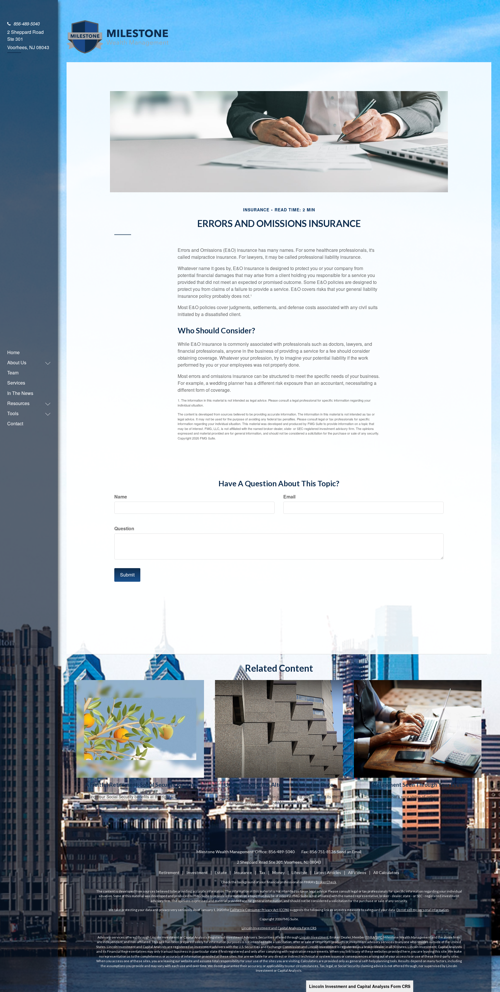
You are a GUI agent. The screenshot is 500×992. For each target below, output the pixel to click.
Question (124, 528)
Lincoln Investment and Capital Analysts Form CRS (359, 986)
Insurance (243, 872)
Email (289, 497)
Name (120, 497)
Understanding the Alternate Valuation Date (278, 785)
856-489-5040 (27, 24)
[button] (26, 362)
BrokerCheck (326, 882)
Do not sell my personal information (422, 910)
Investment (197, 872)
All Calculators (386, 872)
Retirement (169, 872)
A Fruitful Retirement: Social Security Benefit (140, 785)
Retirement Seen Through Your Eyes (417, 785)
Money (278, 872)
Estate (221, 872)
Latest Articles (327, 872)
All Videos (357, 872)
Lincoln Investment (313, 937)
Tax (262, 872)
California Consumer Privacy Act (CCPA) (259, 910)
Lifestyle (299, 872)
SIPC (379, 937)
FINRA (369, 937)
